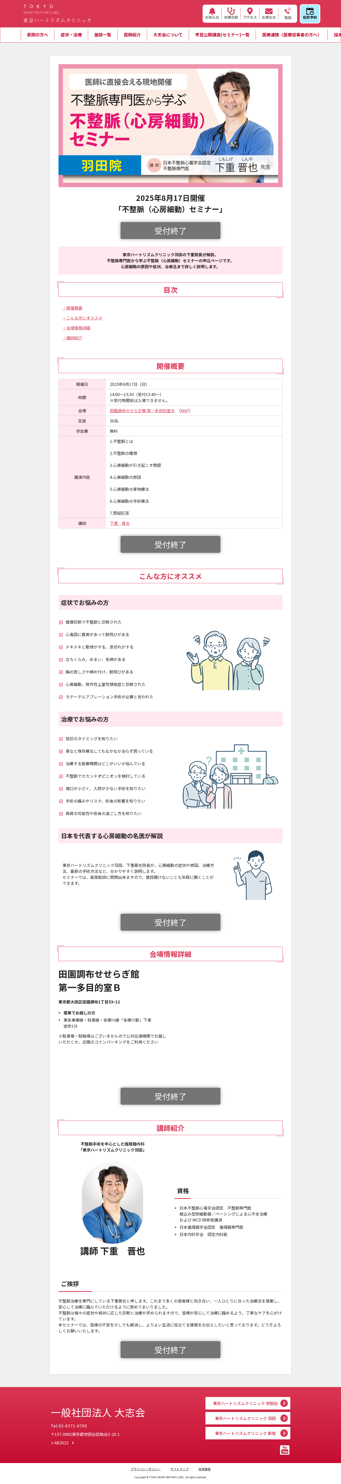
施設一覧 (102, 35)
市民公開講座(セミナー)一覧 (222, 35)
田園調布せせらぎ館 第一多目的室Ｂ (142, 410)
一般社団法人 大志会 (98, 1412)
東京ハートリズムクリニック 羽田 (245, 1418)
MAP (185, 410)
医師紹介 (132, 35)
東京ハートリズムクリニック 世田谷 (245, 1403)
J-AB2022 (59, 1443)
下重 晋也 (120, 523)
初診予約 (310, 17)
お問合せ (269, 17)
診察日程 (231, 17)
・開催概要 (72, 308)
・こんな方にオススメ (82, 318)
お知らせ (212, 17)
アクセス (250, 17)
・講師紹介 (72, 338)
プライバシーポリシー (146, 1469)
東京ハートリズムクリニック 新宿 (245, 1433)
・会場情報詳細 (76, 328)
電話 (287, 17)
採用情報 (204, 1469)
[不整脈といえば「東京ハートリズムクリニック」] (57, 13)
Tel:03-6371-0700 (69, 1426)
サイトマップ (179, 1469)
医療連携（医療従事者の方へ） (292, 35)
